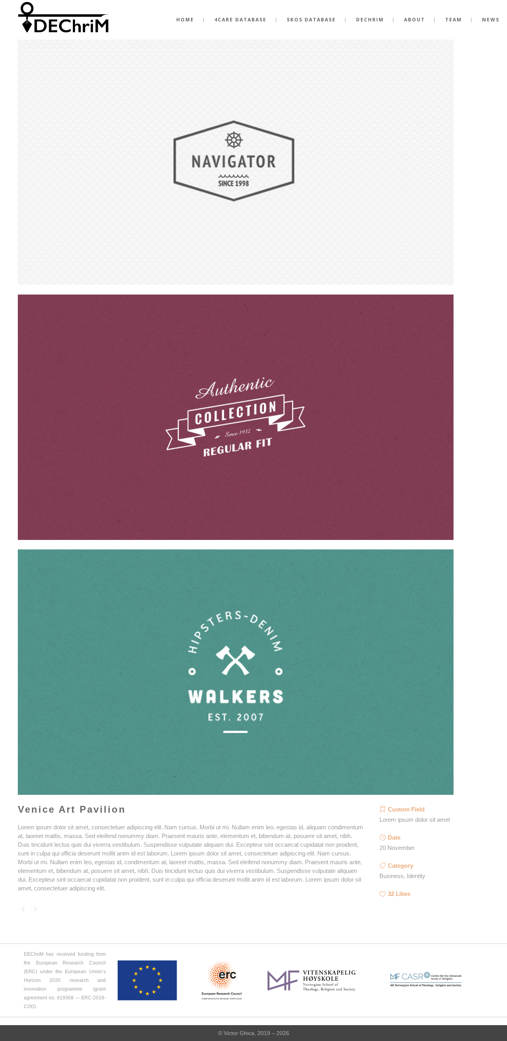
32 (399, 893)
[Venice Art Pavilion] (236, 290)
